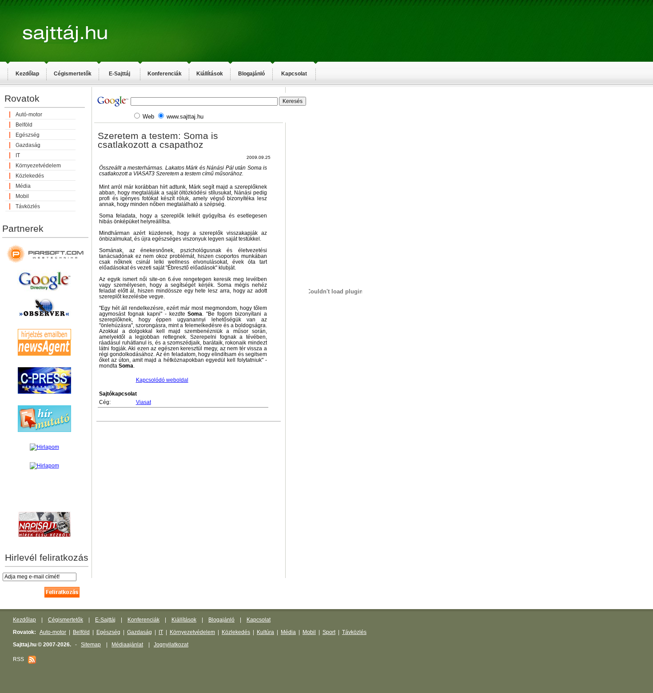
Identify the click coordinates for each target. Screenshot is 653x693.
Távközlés (28, 206)
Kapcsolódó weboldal (162, 380)
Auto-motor (53, 632)
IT (18, 155)
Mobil (22, 196)
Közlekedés (30, 176)
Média (23, 186)
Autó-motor (29, 114)
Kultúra (265, 632)
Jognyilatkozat (171, 645)
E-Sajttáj (119, 74)
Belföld (24, 125)
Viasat (143, 402)
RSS (20, 659)
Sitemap (91, 645)
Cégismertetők (73, 74)
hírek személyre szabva (44, 501)
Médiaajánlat (127, 645)
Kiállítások (209, 74)
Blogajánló (251, 74)
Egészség (28, 135)
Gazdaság (28, 145)
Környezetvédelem (38, 165)
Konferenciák (164, 74)
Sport (329, 632)
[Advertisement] (408, 229)
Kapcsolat (294, 74)
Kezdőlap (27, 74)
